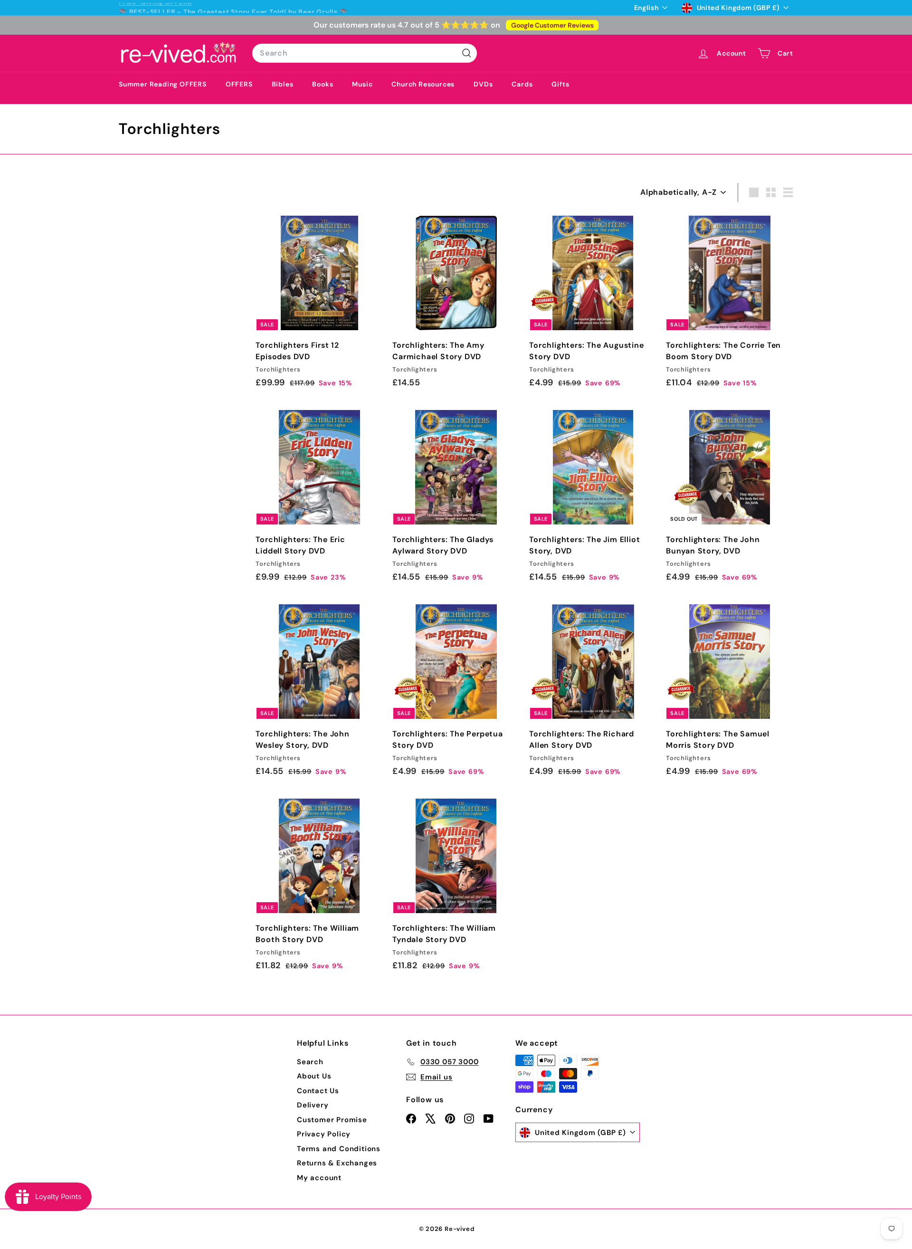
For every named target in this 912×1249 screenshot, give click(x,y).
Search (310, 1062)
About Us (314, 1076)
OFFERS (239, 84)
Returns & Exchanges (337, 1163)
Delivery (312, 1105)
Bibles (283, 84)
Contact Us (318, 1091)
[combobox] (364, 53)
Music (362, 84)
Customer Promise (332, 1120)
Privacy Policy (324, 1134)
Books (322, 84)
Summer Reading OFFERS (163, 84)
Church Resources (423, 84)
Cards (522, 84)
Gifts (560, 84)
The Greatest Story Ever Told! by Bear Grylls (260, 7)
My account (319, 1177)
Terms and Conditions (338, 1149)
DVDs (483, 84)
